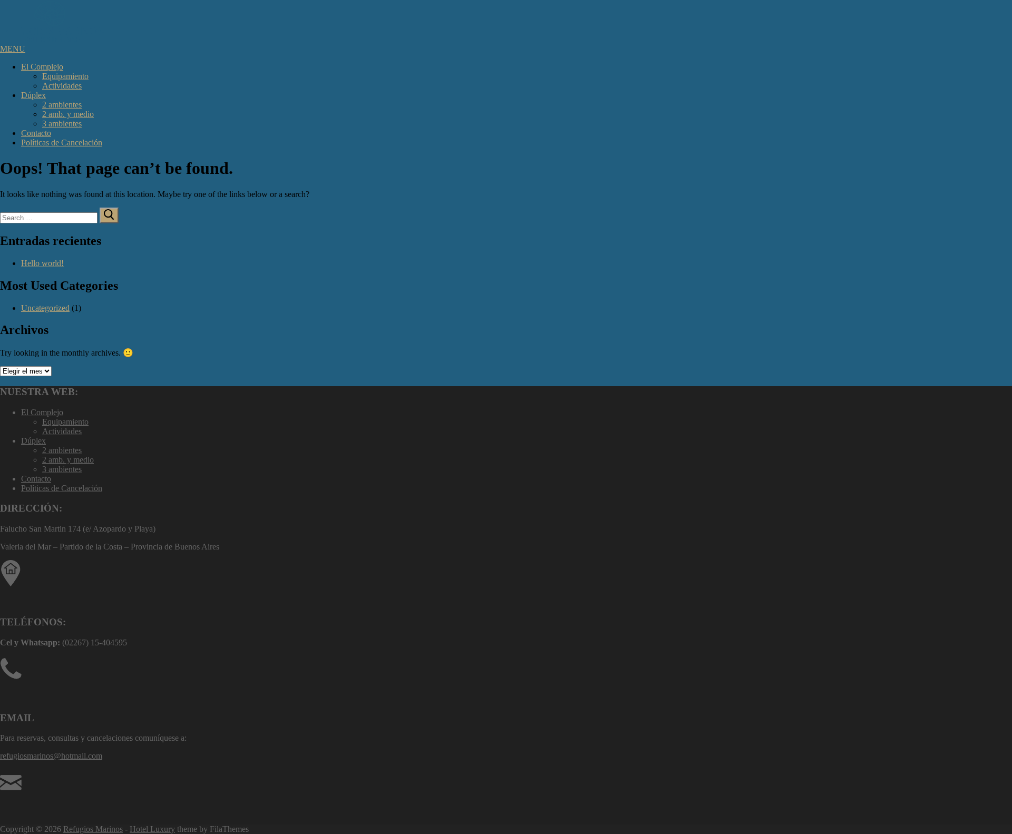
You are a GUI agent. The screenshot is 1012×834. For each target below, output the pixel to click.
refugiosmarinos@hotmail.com (51, 755)
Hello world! (42, 263)
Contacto (36, 133)
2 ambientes (62, 104)
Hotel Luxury (152, 829)
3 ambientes (62, 123)
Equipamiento (65, 76)
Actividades (62, 85)
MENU (12, 48)
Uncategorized (45, 307)
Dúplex (33, 95)
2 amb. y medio (68, 114)
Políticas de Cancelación (61, 142)
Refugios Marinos (93, 829)
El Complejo (42, 66)
